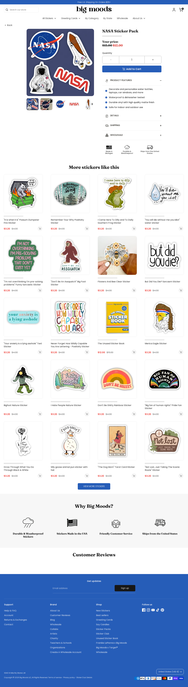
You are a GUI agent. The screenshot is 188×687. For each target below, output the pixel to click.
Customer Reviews (60, 615)
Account (8, 615)
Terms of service (55, 677)
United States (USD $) (168, 671)
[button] (181, 9)
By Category (92, 18)
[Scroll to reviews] (131, 36)
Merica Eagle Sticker (156, 343)
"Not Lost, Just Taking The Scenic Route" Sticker (162, 468)
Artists (53, 633)
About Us (138, 18)
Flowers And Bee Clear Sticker (114, 281)
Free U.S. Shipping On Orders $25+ (94, 2)
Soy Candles (102, 624)
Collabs (54, 629)
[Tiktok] (157, 610)
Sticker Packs (103, 629)
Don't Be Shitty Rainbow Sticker (114, 405)
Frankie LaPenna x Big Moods (111, 642)
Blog (52, 619)
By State (107, 18)
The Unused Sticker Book (111, 343)
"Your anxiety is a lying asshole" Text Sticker (23, 345)
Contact (8, 624)
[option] (94, 2)
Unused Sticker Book (107, 638)
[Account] (174, 9)
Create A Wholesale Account (65, 652)
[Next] (92, 104)
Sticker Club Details (84, 677)
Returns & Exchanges (15, 619)
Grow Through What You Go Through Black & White (19, 468)
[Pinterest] (162, 610)
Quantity (107, 53)
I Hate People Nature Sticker (66, 405)
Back (9, 25)
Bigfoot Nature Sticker (16, 405)
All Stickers (48, 18)
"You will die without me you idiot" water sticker (162, 221)
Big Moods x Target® (107, 647)
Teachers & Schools (61, 642)
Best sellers (102, 615)
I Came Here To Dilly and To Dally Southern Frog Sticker (115, 221)
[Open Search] (7, 9)
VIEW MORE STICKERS (94, 486)
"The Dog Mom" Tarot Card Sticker (116, 467)
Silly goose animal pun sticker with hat (69, 468)
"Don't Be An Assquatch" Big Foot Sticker (68, 283)
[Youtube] (153, 610)
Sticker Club (102, 633)
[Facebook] (143, 610)
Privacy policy (69, 677)
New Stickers (103, 610)
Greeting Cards (69, 18)
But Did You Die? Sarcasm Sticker (162, 281)
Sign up (125, 588)
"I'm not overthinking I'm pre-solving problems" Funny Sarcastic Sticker (23, 283)
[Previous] (29, 104)
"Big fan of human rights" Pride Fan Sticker (163, 407)
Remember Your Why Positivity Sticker (67, 221)
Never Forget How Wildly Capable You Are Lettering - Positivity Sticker (70, 345)
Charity (54, 638)
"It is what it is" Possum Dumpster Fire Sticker (21, 221)
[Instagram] (148, 610)
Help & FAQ (10, 610)
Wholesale (122, 18)
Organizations (57, 647)
